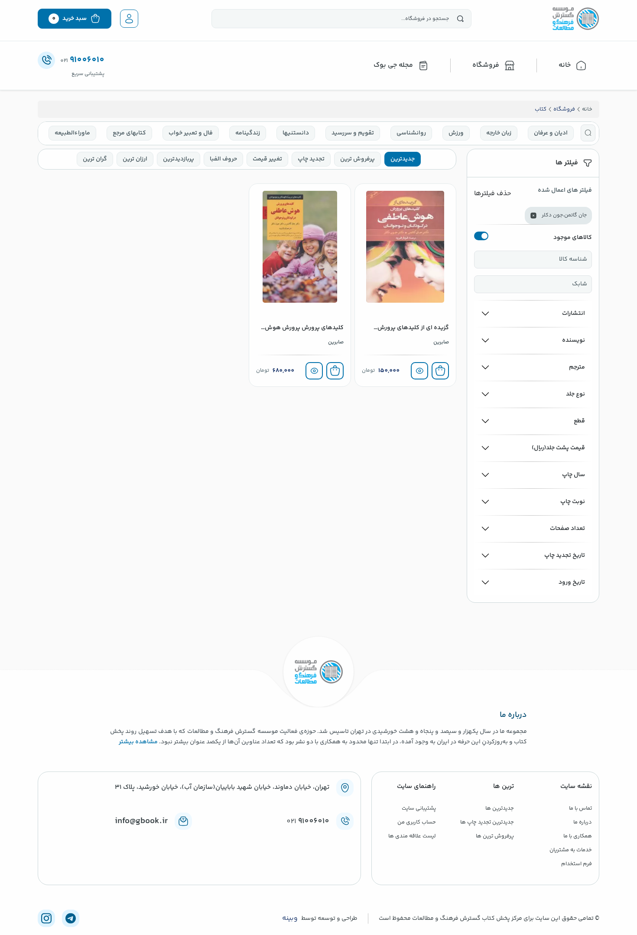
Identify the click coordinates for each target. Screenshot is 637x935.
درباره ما (582, 822)
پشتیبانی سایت (419, 808)
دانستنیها (296, 133)
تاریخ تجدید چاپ (564, 555)
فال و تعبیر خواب (191, 133)
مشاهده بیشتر (138, 742)
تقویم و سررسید (353, 133)
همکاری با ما (577, 836)
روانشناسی (411, 133)
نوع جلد (575, 394)
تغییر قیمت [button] (267, 159)
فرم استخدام (576, 864)
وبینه (290, 918)
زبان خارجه (498, 133)
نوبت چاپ (572, 502)
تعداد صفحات (567, 528)
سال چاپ (573, 475)
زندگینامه (247, 133)
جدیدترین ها (499, 808)
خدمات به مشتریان (570, 850)
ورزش (456, 133)
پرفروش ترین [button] (357, 159)
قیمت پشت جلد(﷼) (558, 448)
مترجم (577, 367)
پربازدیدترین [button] (178, 159)
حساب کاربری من (416, 822)
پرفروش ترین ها (495, 836)
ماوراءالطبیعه (72, 133)
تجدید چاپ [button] (311, 159)
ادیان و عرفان (551, 133)
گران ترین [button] (95, 159)
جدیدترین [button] (402, 159)
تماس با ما (580, 808)
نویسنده (573, 340)
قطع (579, 421)
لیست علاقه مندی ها (412, 836)
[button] (588, 132)
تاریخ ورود (572, 582)
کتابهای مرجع (129, 133)
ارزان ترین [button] (135, 159)
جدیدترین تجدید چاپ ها (487, 822)
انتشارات (573, 313)
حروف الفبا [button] (223, 159)
